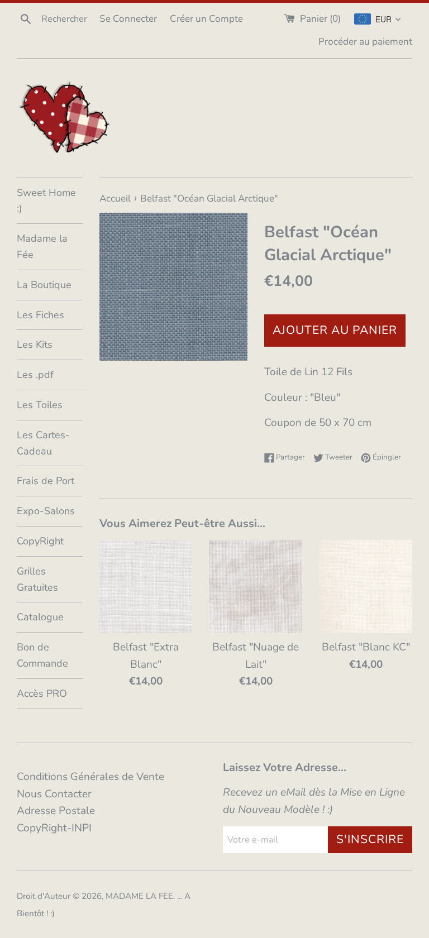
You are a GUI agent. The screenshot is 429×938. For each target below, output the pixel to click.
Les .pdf (35, 374)
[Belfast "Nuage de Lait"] (255, 586)
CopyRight (40, 541)
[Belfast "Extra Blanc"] (146, 586)
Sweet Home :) (46, 201)
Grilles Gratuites (37, 579)
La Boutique (44, 284)
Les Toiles (40, 404)
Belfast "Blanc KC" (366, 647)
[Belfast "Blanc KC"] (365, 586)
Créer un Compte (206, 18)
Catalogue (40, 617)
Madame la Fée (42, 246)
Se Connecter (128, 18)
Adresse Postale (56, 810)
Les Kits (35, 344)
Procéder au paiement (365, 41)
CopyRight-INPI (54, 828)
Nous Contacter (54, 794)
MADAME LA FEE (139, 896)
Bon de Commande (42, 655)
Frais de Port (45, 480)
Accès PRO (42, 693)
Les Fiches (40, 315)
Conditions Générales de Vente (90, 776)
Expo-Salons (46, 511)
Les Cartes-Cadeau (43, 443)
